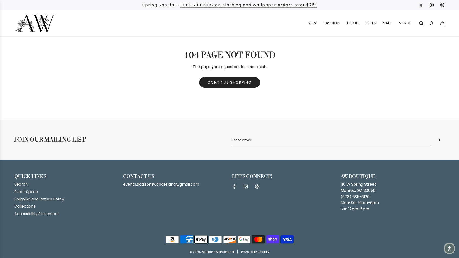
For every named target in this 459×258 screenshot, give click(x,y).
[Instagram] (431, 5)
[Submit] (439, 140)
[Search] (421, 23)
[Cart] (442, 23)
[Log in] (431, 23)
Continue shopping (230, 82)
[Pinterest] (442, 5)
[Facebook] (421, 5)
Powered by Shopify (255, 252)
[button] (449, 248)
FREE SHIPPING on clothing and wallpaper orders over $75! (248, 5)
